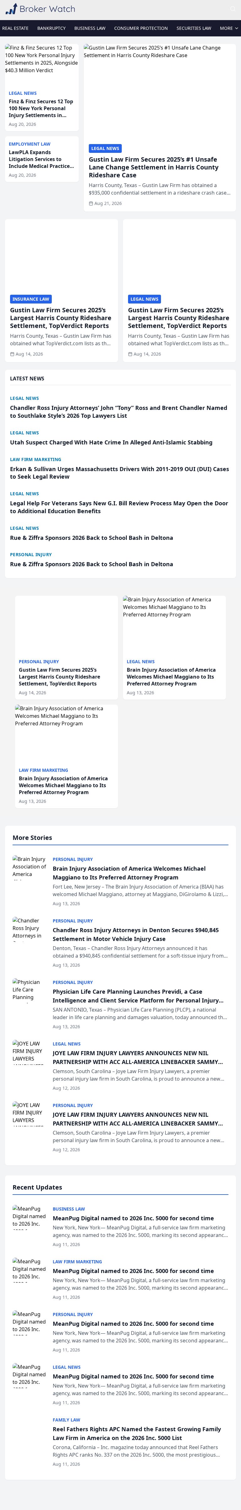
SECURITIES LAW (194, 28)
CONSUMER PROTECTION (141, 28)
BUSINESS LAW (89, 28)
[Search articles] (233, 9)
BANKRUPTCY (51, 28)
